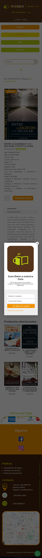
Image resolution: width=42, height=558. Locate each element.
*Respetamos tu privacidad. (15, 310)
